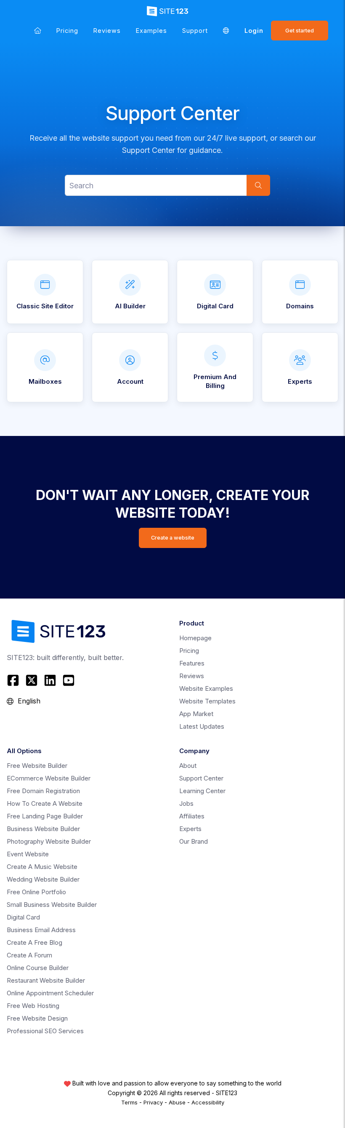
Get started (299, 30)
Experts (190, 829)
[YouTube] (68, 680)
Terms (129, 1102)
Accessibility (207, 1102)
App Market (196, 714)
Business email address (41, 930)
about (187, 766)
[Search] (258, 185)
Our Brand (193, 841)
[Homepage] (38, 30)
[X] (31, 680)
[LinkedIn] (50, 680)
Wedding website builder (43, 879)
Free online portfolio (36, 892)
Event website (28, 854)
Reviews (107, 30)
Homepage (195, 638)
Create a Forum (29, 955)
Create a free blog (34, 942)
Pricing (67, 30)
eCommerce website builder (48, 778)
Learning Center (202, 791)
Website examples (206, 688)
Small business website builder (52, 905)
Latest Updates (201, 726)
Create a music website (42, 867)
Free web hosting (33, 1006)
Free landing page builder (45, 816)
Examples (151, 30)
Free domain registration (43, 791)
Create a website (172, 538)
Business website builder (43, 829)
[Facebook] (14, 680)
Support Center (201, 778)
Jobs (186, 803)
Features (191, 663)
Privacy (153, 1102)
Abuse (177, 1102)
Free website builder (37, 766)
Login (253, 30)
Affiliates (191, 816)
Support (195, 30)
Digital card (23, 917)
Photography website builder (49, 841)
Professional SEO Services (45, 1031)
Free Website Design (37, 1018)
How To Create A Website (44, 803)
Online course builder (38, 968)
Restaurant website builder (46, 980)
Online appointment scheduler (50, 993)
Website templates (207, 701)
